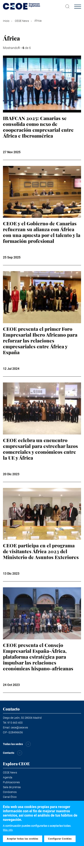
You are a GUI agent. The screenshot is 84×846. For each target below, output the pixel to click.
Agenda (7, 777)
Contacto (8, 752)
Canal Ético (10, 796)
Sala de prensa (12, 787)
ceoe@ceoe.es (19, 727)
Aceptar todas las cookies (22, 838)
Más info (8, 829)
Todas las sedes (13, 744)
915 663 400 (15, 722)
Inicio (6, 20)
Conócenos (10, 792)
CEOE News (22, 20)
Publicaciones (11, 782)
